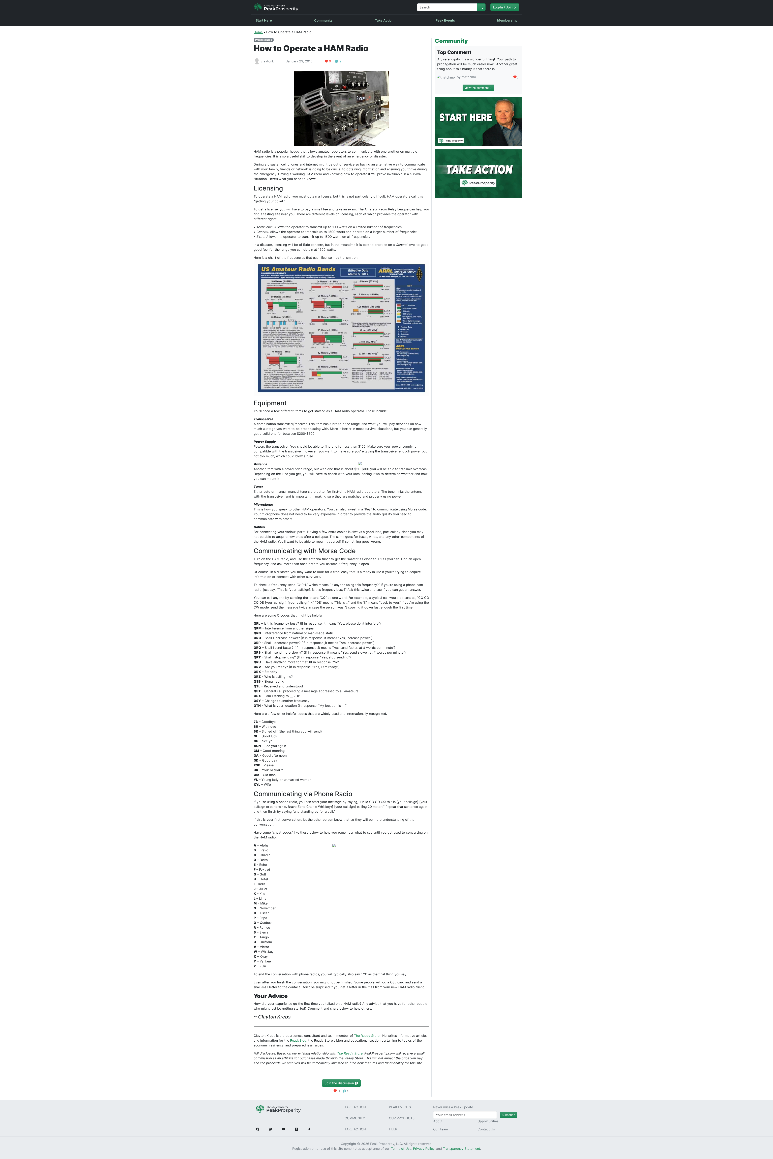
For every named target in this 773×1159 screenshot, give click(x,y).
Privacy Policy (423, 1149)
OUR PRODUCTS (401, 1118)
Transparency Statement (461, 1149)
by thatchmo (466, 77)
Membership (507, 20)
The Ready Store (366, 1036)
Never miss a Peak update (453, 1107)
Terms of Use (401, 1149)
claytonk (267, 61)
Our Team (440, 1129)
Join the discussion (340, 1083)
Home (258, 32)
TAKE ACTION (355, 1107)
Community (323, 20)
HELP (393, 1129)
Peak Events (445, 20)
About (437, 1121)
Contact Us (486, 1129)
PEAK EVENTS (400, 1107)
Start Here (264, 20)
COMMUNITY (355, 1118)
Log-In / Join (503, 7)
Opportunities (487, 1121)
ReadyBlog (298, 1040)
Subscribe (508, 1115)
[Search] (481, 7)
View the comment (477, 87)
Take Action (384, 20)
